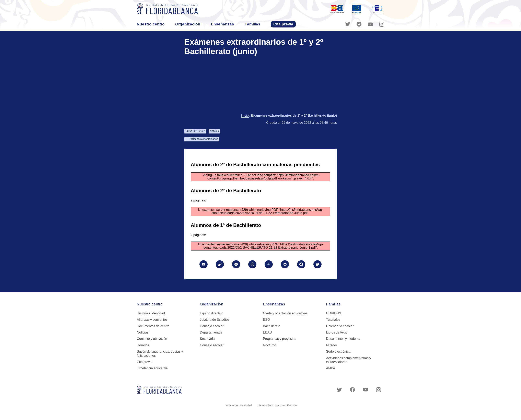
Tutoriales (333, 319)
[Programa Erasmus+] (356, 9)
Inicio (245, 115)
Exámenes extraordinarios (203, 139)
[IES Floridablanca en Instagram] (381, 24)
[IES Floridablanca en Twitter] (347, 24)
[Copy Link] (220, 264)
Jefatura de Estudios (214, 319)
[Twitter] (317, 264)
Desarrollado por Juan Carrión (277, 405)
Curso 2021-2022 (195, 131)
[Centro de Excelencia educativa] (377, 9)
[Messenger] (236, 264)
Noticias (214, 131)
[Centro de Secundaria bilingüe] (337, 9)
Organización (187, 24)
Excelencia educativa (152, 368)
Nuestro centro (151, 24)
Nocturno (269, 345)
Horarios (143, 345)
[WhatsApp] (252, 264)
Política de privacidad (238, 405)
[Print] (285, 264)
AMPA (330, 368)
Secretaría (207, 338)
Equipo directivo (211, 313)
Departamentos (211, 332)
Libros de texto (336, 332)
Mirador (331, 345)
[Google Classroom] (269, 264)
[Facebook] (301, 264)
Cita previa (283, 24)
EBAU (267, 332)
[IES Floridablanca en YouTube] (370, 24)
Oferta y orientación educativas (285, 313)
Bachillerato (271, 326)
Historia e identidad (151, 313)
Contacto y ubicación (152, 338)
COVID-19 (333, 313)
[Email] (203, 264)
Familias (252, 24)
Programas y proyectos (279, 338)
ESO (266, 319)
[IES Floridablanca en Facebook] (359, 24)
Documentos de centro (153, 326)
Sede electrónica (338, 351)
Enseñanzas (222, 24)
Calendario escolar (340, 326)
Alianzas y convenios (152, 319)
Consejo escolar (211, 326)
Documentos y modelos (343, 338)
